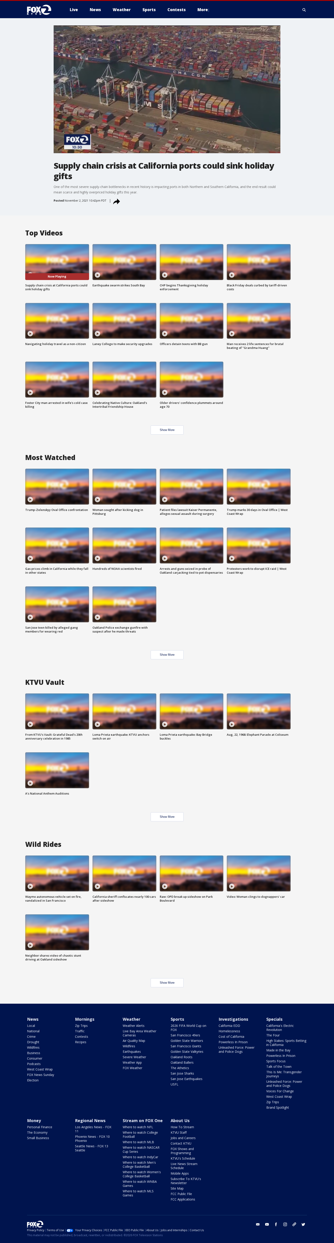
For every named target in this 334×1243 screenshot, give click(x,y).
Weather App (132, 1062)
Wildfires (33, 1047)
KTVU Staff (179, 1132)
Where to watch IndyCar (140, 1157)
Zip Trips (81, 1025)
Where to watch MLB (138, 1142)
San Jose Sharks (182, 1073)
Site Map (177, 1188)
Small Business (38, 1138)
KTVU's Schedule (183, 1158)
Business (33, 1053)
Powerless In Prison (233, 1042)
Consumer (34, 1058)
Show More (167, 430)
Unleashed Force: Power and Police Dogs (236, 1049)
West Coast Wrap (40, 1069)
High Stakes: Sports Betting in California (286, 1042)
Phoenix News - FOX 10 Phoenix (92, 1138)
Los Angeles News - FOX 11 (93, 1129)
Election (33, 1080)
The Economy (37, 1132)
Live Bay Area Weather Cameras (139, 1033)
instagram (285, 1224)
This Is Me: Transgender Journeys (284, 1074)
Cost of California (231, 1036)
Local (31, 1025)
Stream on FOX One (143, 1120)
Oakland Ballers (182, 1062)
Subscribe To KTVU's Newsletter (186, 1181)
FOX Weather (132, 1068)
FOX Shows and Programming (182, 1151)
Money (34, 1120)
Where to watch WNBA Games (140, 1183)
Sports (177, 1019)
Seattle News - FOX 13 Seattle (91, 1148)
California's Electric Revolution (280, 1027)
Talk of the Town (279, 1066)
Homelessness (229, 1031)
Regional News (90, 1120)
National (33, 1031)
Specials (274, 1019)
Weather (131, 1019)
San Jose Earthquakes (186, 1079)
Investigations (233, 1019)
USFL (174, 1084)
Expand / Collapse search (304, 9)
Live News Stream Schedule (184, 1166)
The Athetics (180, 1068)
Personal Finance (39, 1127)
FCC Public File (181, 1194)
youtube (267, 1224)
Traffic (80, 1031)
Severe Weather (134, 1057)
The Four (273, 1035)
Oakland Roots (181, 1057)
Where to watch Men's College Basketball (139, 1164)
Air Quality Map (134, 1040)
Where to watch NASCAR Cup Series (141, 1149)
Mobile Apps (180, 1173)
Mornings (84, 1019)
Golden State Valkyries (187, 1051)
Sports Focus (276, 1061)
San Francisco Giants (186, 1046)
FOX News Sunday (40, 1075)
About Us (180, 1120)
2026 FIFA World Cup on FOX (188, 1027)
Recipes (80, 1042)
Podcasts (34, 1064)
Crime (31, 1036)
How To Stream (182, 1127)
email (258, 1224)
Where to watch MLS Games (138, 1193)
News (32, 1019)
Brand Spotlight (277, 1107)
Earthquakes (132, 1051)
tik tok (294, 1224)
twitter (303, 1224)
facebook (276, 1224)
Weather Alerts (134, 1025)
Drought (33, 1042)
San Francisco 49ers (185, 1035)
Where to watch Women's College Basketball (142, 1174)
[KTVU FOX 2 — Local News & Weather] (42, 9)
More (202, 9)
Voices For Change (280, 1091)
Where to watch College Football (140, 1134)
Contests (81, 1036)
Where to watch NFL (138, 1127)
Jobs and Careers (183, 1138)
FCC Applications (183, 1199)
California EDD (229, 1025)
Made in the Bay (278, 1050)
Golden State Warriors (187, 1040)
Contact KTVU (181, 1143)
